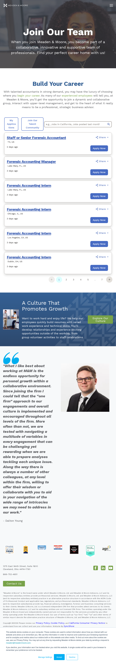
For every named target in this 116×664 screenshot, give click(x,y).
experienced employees (77, 95)
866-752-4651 (10, 574)
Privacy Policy (43, 623)
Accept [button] (59, 657)
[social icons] (95, 568)
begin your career (28, 95)
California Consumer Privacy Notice (87, 623)
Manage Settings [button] (45, 657)
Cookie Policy (57, 623)
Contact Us (13, 583)
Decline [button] (72, 657)
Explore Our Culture (100, 319)
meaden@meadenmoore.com (18, 642)
